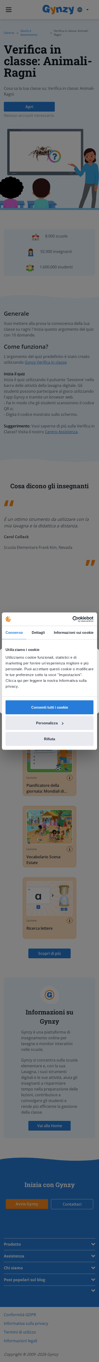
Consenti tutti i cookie (49, 707)
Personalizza (47, 723)
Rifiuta (49, 739)
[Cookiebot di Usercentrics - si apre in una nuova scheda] (72, 619)
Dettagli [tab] (38, 632)
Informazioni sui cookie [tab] (73, 632)
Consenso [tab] (14, 632)
